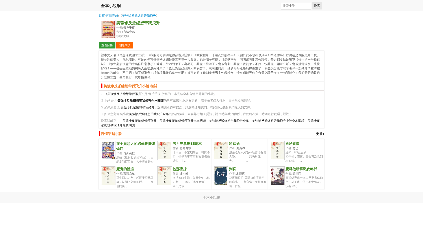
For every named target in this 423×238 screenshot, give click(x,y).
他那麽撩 (180, 168)
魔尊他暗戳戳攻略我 (301, 168)
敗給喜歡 (293, 143)
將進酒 (234, 143)
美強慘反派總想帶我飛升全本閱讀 (183, 121)
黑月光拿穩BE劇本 (187, 143)
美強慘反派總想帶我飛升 (139, 15)
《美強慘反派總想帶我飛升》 (124, 94)
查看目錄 (107, 45)
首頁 (102, 15)
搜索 (317, 5)
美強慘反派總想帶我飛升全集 (149, 114)
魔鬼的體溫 (125, 168)
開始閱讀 (124, 45)
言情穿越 (112, 15)
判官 (232, 168)
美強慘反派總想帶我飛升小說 (141, 107)
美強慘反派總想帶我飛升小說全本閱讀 (278, 121)
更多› (320, 133)
